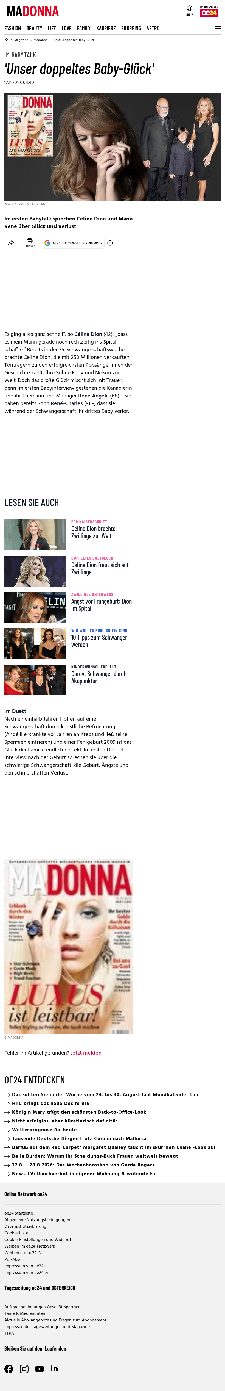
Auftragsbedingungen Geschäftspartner (42, 1307)
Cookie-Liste (16, 1233)
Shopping (131, 28)
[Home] (6, 40)
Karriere (106, 28)
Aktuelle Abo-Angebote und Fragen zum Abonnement (55, 1320)
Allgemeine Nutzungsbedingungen (37, 1220)
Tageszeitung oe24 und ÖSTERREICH (39, 1287)
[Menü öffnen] (217, 28)
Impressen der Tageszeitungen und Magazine (47, 1327)
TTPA (9, 1333)
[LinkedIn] (54, 1369)
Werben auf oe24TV (23, 1253)
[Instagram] (24, 1369)
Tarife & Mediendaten (24, 1313)
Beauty (34, 28)
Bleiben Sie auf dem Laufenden (35, 1348)
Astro (153, 28)
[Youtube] (39, 1369)
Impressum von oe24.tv (26, 1272)
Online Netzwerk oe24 (25, 1194)
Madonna (40, 40)
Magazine (21, 40)
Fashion (12, 28)
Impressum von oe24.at (26, 1266)
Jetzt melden (86, 1053)
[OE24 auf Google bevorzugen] (110, 243)
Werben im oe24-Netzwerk (29, 1246)
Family (84, 28)
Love (67, 28)
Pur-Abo (12, 1259)
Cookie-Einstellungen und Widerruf (37, 1239)
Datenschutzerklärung (25, 1226)
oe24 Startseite (18, 1213)
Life (52, 28)
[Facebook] (8, 1369)
